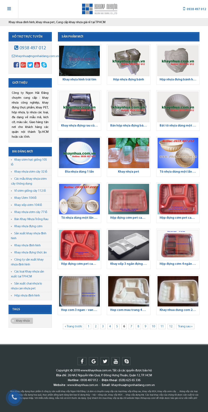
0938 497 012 (32, 48)
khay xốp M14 (149, 391)
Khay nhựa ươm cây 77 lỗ (30, 212)
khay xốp (111, 398)
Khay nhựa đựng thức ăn (30, 252)
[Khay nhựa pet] (128, 153)
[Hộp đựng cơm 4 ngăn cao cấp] (178, 245)
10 (153, 326)
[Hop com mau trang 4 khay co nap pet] (128, 291)
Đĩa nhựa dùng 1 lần (79, 171)
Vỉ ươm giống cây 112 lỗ (30, 190)
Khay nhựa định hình (27, 245)
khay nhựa (23, 320)
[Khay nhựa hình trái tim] (79, 60)
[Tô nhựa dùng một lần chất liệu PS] (79, 199)
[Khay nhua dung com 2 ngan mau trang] (178, 291)
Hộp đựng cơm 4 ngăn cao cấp (179, 264)
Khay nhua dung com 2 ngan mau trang (179, 310)
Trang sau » (185, 326)
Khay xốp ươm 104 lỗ (28, 205)
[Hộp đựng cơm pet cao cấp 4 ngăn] (178, 199)
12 (170, 326)
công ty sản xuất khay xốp (57, 391)
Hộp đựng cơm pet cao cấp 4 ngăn (179, 218)
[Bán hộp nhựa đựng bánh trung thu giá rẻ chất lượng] (128, 107)
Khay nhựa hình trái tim (79, 79)
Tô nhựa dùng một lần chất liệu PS (80, 218)
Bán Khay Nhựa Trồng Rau (31, 219)
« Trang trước (73, 326)
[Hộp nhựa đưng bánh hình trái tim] (178, 60)
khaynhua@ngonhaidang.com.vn (37, 56)
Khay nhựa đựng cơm (28, 226)
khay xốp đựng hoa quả (29, 395)
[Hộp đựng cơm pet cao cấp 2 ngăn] (128, 199)
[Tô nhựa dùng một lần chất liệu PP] (178, 153)
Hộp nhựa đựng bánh (128, 79)
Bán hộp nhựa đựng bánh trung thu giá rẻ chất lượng (129, 125)
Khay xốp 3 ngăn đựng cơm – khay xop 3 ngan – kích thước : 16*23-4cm (129, 264)
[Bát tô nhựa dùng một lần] (178, 107)
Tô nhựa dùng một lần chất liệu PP (179, 171)
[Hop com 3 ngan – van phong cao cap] (79, 291)
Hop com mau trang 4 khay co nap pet (129, 310)
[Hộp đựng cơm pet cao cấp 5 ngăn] (79, 245)
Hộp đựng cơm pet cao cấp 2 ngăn (129, 218)
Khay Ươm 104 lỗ (25, 198)
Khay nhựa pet (128, 171)
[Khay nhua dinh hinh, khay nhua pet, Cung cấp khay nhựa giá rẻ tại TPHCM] (100, 9)
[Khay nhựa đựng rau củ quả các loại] (79, 107)
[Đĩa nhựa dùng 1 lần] (79, 153)
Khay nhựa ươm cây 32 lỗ (30, 171)
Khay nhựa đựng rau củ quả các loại (80, 125)
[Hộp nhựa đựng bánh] (128, 60)
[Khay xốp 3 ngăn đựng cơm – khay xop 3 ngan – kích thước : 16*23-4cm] (128, 245)
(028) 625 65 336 (129, 380)
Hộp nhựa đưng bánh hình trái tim (179, 79)
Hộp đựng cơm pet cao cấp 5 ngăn (80, 264)
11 (162, 326)
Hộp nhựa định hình (27, 295)
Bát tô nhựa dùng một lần (178, 125)
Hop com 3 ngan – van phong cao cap (80, 310)
